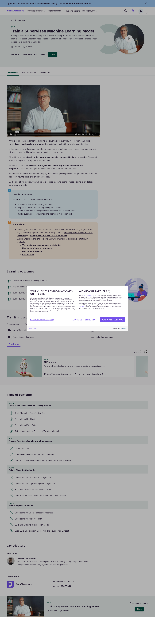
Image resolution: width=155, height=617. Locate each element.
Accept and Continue (112, 320)
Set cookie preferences (83, 320)
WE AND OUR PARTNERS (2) (94, 291)
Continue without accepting (42, 320)
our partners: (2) (89, 295)
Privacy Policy (33, 328)
